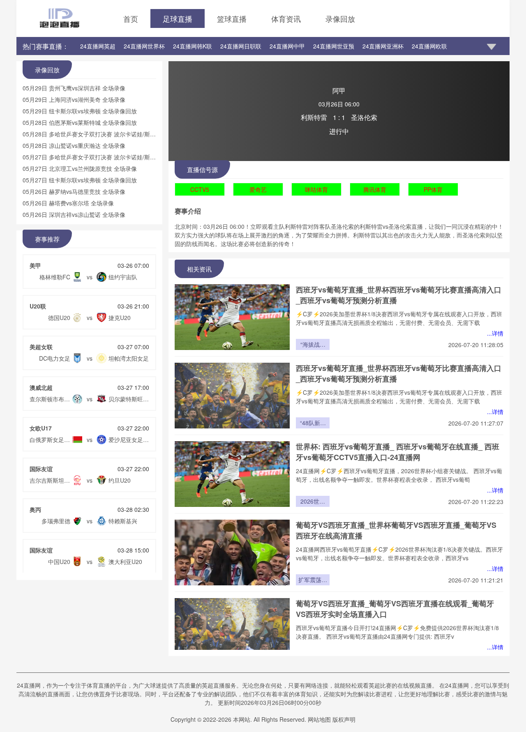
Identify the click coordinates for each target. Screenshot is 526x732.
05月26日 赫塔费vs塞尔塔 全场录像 (68, 203)
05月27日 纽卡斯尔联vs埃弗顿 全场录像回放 (80, 180)
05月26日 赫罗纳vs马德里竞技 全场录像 (74, 191)
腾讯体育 (374, 189)
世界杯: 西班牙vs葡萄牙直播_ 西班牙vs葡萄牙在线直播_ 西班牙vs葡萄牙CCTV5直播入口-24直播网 (397, 452)
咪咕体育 (316, 189)
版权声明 (343, 719)
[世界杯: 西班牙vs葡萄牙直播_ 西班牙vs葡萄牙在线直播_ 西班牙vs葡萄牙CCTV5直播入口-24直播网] (232, 474)
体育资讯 (286, 18)
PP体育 (433, 189)
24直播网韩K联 (192, 46)
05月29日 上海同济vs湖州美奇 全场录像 (74, 99)
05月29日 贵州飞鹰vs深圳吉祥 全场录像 (74, 88)
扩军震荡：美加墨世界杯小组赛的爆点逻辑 (312, 580)
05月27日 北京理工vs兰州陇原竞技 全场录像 (80, 168)
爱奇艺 (258, 189)
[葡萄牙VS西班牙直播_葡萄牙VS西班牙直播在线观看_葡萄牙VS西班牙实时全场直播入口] (232, 631)
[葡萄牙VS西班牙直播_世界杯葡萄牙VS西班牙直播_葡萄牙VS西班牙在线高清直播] (232, 552)
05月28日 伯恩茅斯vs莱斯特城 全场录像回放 (80, 122)
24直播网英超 (97, 46)
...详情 (495, 333)
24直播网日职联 (240, 46)
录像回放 (340, 18)
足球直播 (177, 18)
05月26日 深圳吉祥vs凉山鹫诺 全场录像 (74, 214)
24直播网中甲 (287, 46)
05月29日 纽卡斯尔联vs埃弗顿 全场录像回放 (80, 111)
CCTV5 (199, 189)
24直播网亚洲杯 (383, 46)
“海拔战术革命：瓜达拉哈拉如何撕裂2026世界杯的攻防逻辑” (312, 345)
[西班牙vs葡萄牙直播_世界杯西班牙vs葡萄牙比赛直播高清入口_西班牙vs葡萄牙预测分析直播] (232, 317)
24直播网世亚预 (333, 46)
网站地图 (319, 719)
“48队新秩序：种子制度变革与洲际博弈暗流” (312, 423)
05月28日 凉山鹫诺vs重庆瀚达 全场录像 (74, 145)
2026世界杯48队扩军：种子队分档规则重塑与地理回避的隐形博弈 (312, 502)
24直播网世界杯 (144, 46)
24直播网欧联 (429, 46)
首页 (130, 18)
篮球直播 (232, 18)
